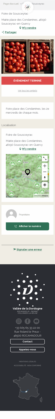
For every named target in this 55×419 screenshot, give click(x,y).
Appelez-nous (27, 349)
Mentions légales (27, 361)
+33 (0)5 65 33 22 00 (27, 327)
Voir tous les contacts (27, 90)
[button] (27, 56)
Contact (27, 341)
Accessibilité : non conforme (27, 365)
